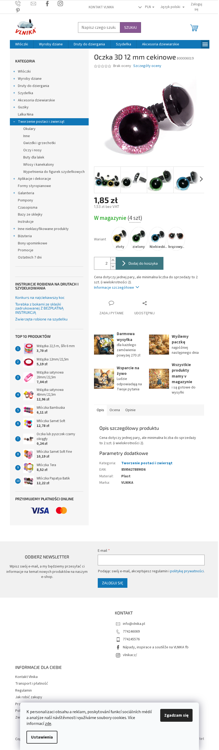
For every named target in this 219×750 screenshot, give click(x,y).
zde (48, 724)
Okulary (29, 129)
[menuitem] (21, 44)
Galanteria (26, 193)
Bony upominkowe (32, 243)
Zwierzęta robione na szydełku (41, 319)
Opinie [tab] (130, 410)
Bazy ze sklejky (30, 214)
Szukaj (130, 27)
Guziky (23, 107)
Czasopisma (27, 207)
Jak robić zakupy (28, 697)
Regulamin (23, 690)
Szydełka (25, 93)
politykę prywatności (187, 571)
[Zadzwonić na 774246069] (23, 3)
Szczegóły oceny (147, 66)
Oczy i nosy (32, 150)
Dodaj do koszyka (143, 263)
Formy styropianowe (34, 186)
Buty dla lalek (33, 157)
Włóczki (24, 71)
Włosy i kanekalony (38, 164)
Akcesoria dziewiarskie (36, 100)
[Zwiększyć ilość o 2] (113, 260)
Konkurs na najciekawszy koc (40, 297)
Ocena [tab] (115, 410)
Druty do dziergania (33, 86)
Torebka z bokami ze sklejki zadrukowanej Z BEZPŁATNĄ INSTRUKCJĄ (39, 308)
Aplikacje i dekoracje (34, 178)
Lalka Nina (25, 114)
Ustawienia (42, 737)
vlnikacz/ (130, 655)
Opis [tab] (100, 410)
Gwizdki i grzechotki (39, 143)
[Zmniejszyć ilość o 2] (113, 266)
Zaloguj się (112, 583)
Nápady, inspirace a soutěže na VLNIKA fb (156, 647)
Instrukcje (26, 221)
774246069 (131, 631)
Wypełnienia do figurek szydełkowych (54, 171)
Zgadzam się (176, 715)
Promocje (25, 250)
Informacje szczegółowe (114, 287)
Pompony (25, 200)
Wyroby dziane (30, 78)
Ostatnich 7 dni (30, 257)
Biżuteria (25, 236)
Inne (26, 136)
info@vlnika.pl (134, 623)
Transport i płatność (31, 683)
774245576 (131, 639)
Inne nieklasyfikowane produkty (43, 229)
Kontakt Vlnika (101, 7)
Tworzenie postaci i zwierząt (41, 121)
